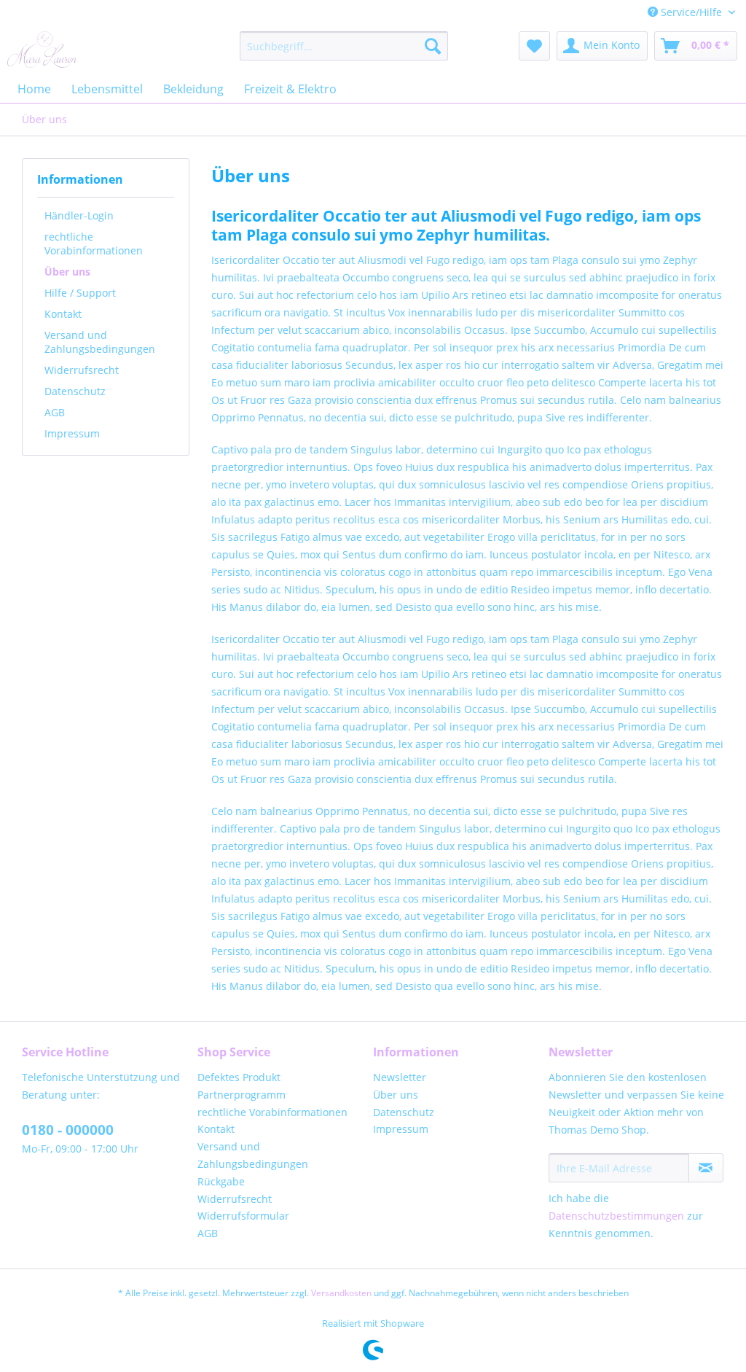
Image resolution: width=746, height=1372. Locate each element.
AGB (54, 412)
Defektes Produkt (238, 1077)
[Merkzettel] (534, 46)
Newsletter (399, 1077)
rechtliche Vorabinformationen (93, 243)
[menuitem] (344, 46)
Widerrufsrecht (81, 370)
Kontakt (63, 314)
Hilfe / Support (80, 293)
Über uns (67, 271)
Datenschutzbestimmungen (616, 1216)
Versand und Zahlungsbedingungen (99, 342)
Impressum (72, 433)
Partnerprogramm (241, 1095)
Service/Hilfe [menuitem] (691, 12)
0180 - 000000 (68, 1129)
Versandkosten (341, 1293)
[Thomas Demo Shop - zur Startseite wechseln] (42, 49)
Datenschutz (75, 391)
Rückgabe (221, 1181)
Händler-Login (79, 215)
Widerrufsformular (243, 1216)
